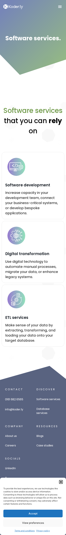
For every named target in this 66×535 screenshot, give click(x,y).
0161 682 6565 (14, 399)
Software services (48, 399)
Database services (43, 411)
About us (11, 436)
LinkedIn (10, 468)
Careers (10, 445)
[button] (61, 482)
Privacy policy (43, 530)
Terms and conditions (25, 530)
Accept (33, 513)
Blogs (39, 436)
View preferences (33, 522)
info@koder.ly (14, 409)
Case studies (44, 445)
